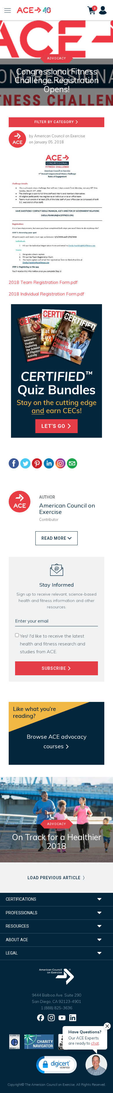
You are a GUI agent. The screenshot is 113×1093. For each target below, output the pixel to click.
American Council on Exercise (59, 136)
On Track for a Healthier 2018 (56, 841)
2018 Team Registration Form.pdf (43, 282)
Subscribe (54, 668)
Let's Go (54, 426)
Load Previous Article (55, 877)
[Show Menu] (7, 10)
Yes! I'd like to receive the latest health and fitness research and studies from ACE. (52, 643)
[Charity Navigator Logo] (39, 1041)
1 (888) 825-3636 (56, 1008)
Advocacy (56, 58)
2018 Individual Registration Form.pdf (46, 294)
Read (53, 538)
